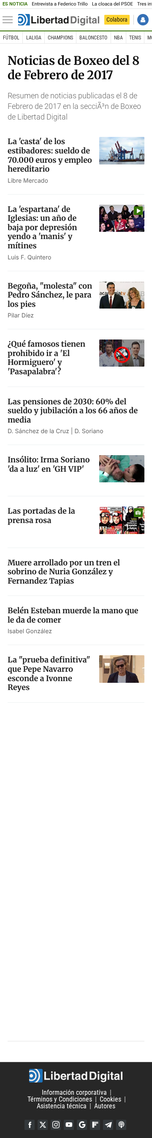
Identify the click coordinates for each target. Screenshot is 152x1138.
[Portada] (58, 20)
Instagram (56, 1125)
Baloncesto (93, 38)
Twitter (43, 1125)
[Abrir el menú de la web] (10, 20)
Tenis (135, 38)
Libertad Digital (76, 1075)
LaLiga (33, 38)
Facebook (29, 1125)
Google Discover (82, 1125)
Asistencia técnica (62, 1106)
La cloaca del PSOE (112, 4)
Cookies (110, 1099)
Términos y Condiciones (59, 1099)
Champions (60, 38)
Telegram (108, 1125)
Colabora (117, 19)
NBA (118, 38)
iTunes (121, 1125)
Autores (104, 1106)
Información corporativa (74, 1092)
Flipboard (95, 1125)
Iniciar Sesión (143, 19)
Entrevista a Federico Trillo (59, 4)
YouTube (69, 1125)
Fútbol (11, 38)
